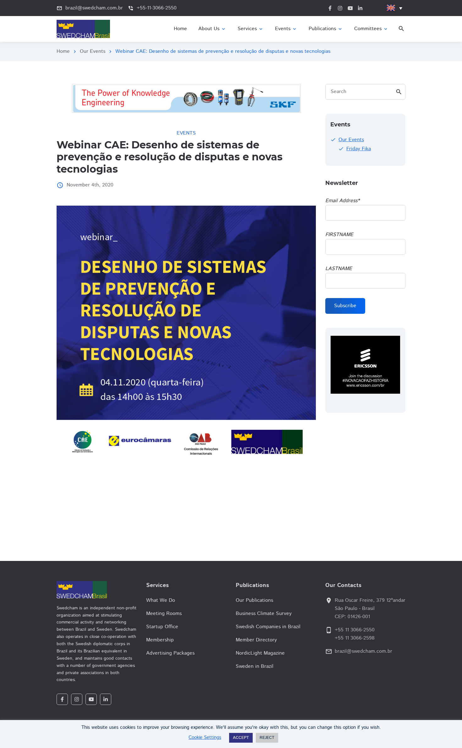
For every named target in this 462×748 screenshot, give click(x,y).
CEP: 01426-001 (352, 616)
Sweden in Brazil (254, 666)
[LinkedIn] (105, 699)
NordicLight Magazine (260, 653)
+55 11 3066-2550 (355, 630)
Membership (160, 640)
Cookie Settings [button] (205, 737)
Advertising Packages (170, 653)
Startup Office (162, 626)
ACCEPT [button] (241, 738)
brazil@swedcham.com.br (363, 651)
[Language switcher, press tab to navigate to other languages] (394, 8)
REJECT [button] (267, 738)
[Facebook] (62, 699)
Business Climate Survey (264, 613)
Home (63, 51)
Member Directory (256, 640)
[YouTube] (91, 699)
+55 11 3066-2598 (355, 638)
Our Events (92, 51)
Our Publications (254, 600)
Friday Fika (358, 148)
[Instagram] (76, 699)
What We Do (160, 600)
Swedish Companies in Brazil (268, 626)
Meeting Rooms (164, 613)
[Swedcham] (97, 589)
